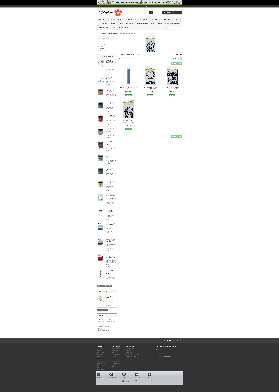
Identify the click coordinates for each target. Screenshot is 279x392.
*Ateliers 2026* (103, 28)
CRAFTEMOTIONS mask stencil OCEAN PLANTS (128, 121)
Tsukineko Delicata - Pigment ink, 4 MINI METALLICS (111, 272)
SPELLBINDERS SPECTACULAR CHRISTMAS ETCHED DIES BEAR (111, 62)
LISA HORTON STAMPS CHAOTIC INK (110, 211)
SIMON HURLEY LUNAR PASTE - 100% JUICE (110, 143)
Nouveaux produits (105, 56)
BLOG (177, 20)
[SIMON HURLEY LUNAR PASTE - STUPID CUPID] (100, 92)
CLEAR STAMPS (109, 324)
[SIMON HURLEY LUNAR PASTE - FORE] (100, 171)
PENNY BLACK (101, 328)
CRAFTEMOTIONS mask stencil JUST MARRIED (150, 88)
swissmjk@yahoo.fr (166, 356)
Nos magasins (102, 50)
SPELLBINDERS (101, 321)
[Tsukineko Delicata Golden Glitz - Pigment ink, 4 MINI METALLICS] (100, 273)
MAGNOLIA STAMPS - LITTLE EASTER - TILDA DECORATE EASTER (111, 297)
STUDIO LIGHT (101, 319)
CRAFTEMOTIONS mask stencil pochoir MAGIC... (172, 88)
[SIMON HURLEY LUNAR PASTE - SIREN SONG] (100, 105)
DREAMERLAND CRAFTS (103, 330)
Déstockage (144, 20)
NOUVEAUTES (102, 24)
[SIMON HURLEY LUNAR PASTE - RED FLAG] (100, 118)
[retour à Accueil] (98, 33)
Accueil (101, 20)
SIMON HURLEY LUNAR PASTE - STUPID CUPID (110, 90)
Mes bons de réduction (131, 356)
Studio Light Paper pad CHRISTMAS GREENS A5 (110, 240)
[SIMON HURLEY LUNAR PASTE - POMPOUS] (100, 131)
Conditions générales (103, 44)
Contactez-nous (164, 5)
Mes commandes (130, 348)
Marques (121, 20)
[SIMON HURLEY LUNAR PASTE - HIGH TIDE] (100, 158)
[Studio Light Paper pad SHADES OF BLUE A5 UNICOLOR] (100, 226)
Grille (178, 59)
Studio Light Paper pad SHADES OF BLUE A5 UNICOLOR (111, 225)
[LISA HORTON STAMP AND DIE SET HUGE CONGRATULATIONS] (100, 197)
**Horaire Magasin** (172, 24)
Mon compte (130, 346)
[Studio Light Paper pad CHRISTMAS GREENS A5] (100, 242)
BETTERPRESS (110, 321)
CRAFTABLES (109, 319)
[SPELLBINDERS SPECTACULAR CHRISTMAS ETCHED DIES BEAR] (100, 63)
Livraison (101, 41)
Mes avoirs (128, 350)
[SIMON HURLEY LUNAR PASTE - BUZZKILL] (100, 184)
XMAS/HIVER (156, 20)
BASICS (153, 24)
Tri (119, 58)
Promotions (102, 291)
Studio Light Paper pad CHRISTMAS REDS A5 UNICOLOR (111, 256)
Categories (111, 20)
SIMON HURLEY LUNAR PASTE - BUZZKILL (110, 183)
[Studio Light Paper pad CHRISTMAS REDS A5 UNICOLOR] (100, 258)
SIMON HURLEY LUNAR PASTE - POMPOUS (110, 130)
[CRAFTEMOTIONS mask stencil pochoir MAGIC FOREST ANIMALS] (172, 75)
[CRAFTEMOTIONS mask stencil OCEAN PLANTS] (129, 109)
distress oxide (101, 324)
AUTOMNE (113, 24)
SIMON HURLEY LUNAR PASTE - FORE (110, 169)
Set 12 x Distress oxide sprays (110, 77)
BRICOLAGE (106, 326)
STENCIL (100, 326)
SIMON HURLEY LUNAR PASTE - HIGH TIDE (110, 156)
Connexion (178, 5)
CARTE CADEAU (167, 20)
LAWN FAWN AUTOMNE (120, 28)
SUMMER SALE (132, 20)
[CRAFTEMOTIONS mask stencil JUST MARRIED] (150, 75)
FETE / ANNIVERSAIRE (127, 24)
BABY (160, 24)
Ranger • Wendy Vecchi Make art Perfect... (128, 88)
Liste (181, 59)
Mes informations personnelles (133, 354)
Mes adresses (129, 352)
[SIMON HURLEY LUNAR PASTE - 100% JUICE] (100, 144)
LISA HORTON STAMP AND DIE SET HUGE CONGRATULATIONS (111, 196)
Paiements (101, 48)
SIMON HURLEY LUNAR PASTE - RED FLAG (111, 117)
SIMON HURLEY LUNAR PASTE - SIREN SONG (110, 103)
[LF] (139, 2)
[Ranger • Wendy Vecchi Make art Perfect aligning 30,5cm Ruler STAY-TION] (129, 75)
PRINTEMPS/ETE (142, 24)
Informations (103, 38)
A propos (101, 46)
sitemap (113, 366)
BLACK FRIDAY (100, 369)
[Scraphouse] (110, 12)
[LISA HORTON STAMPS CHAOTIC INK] (100, 213)
